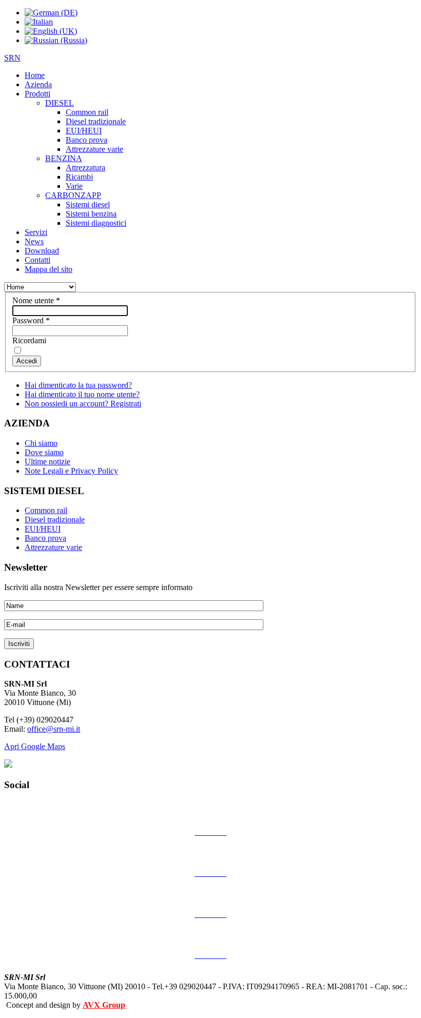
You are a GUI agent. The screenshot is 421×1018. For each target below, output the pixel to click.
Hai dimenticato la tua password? (78, 385)
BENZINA (63, 158)
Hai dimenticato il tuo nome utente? (82, 394)
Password (31, 320)
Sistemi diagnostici (96, 223)
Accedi (26, 361)
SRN (12, 57)
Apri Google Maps (34, 746)
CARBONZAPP (73, 195)
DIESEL (59, 103)
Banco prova (86, 139)
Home (35, 75)
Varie (74, 186)
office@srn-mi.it (53, 729)
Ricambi (79, 176)
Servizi (36, 232)
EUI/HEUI (84, 130)
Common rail (87, 112)
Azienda (38, 84)
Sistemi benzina (91, 213)
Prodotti (37, 93)
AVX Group (104, 1005)
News (34, 241)
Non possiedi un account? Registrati (83, 403)
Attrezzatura (85, 167)
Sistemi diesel (88, 204)
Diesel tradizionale (96, 121)
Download (42, 250)
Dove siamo (44, 452)
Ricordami (29, 340)
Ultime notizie (47, 461)
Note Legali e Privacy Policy (71, 470)
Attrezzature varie (94, 149)
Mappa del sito (48, 269)
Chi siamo (41, 443)
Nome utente (36, 300)
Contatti (37, 260)
